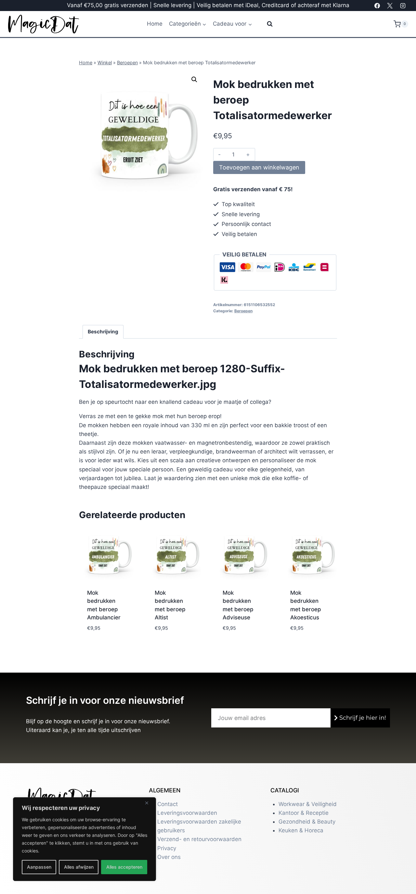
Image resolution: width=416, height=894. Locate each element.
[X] (390, 5)
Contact (167, 804)
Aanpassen (39, 867)
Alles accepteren (124, 867)
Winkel (105, 62)
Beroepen (127, 62)
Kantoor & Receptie (304, 813)
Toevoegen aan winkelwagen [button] (105, 629)
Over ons (169, 857)
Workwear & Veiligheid (308, 804)
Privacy (166, 848)
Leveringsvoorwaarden (187, 813)
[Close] (149, 803)
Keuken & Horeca (301, 830)
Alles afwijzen (79, 867)
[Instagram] (402, 5)
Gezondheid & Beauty (307, 821)
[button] (194, 79)
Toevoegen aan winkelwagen (259, 167)
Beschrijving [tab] (103, 332)
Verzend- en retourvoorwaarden (199, 839)
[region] (84, 839)
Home (154, 23)
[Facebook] (377, 5)
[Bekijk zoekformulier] (266, 24)
